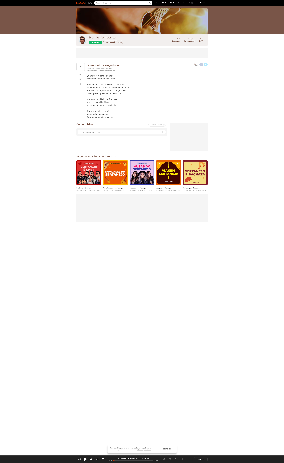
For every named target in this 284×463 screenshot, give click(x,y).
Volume (97, 459)
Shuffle (164, 459)
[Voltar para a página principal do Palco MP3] (84, 3)
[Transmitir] (188, 459)
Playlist (182, 459)
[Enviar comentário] (163, 132)
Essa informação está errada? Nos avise (101, 70)
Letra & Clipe (201, 459)
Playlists (173, 3)
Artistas (157, 3)
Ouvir (96, 42)
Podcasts (181, 3)
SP (194, 41)
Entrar (202, 3)
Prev (79, 459)
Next (91, 459)
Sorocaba (188, 41)
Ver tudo (109, 68)
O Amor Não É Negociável (126, 458)
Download (176, 459)
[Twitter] (206, 64)
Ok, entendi (166, 449)
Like (103, 459)
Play (85, 459)
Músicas (165, 3)
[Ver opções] (121, 42)
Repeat (170, 459)
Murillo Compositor (103, 37)
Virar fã (111, 42)
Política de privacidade (144, 450)
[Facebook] (201, 64)
